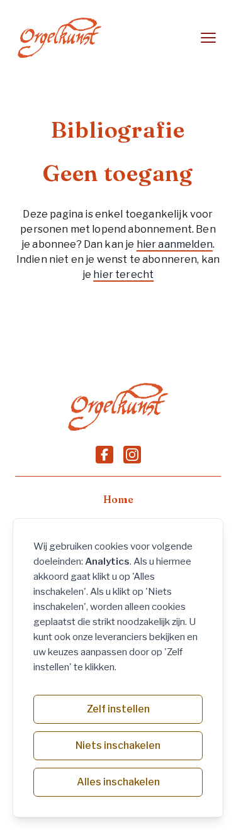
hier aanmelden (175, 244)
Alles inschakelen (118, 782)
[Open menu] (208, 37)
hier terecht (123, 274)
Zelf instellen (118, 709)
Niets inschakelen (118, 745)
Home (118, 499)
